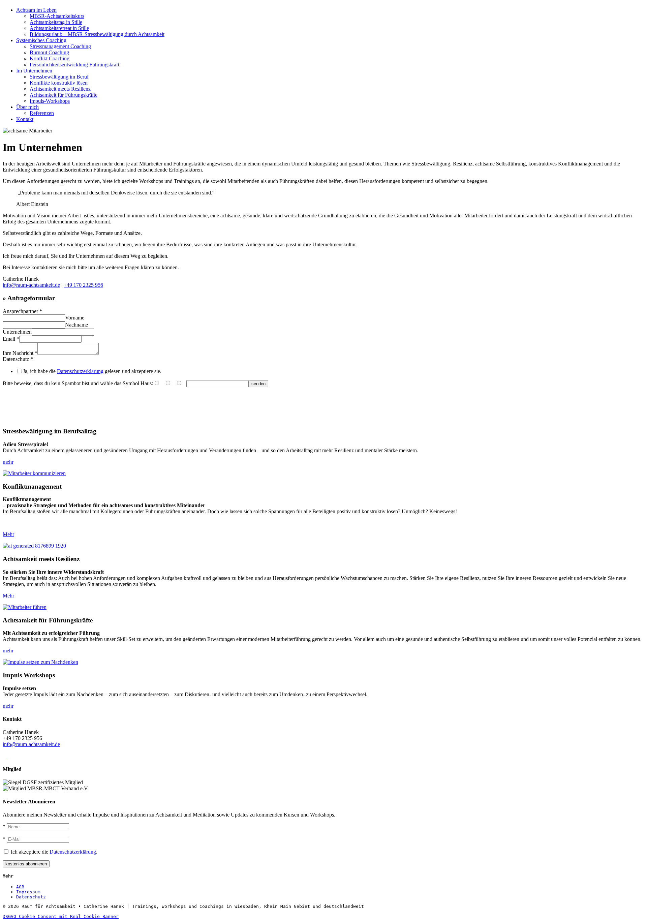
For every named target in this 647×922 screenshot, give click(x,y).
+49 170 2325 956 (83, 285)
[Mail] (10, 756)
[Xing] (15, 756)
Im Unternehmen (34, 70)
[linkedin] (21, 756)
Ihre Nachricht (20, 353)
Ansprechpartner (22, 311)
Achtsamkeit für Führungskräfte (63, 95)
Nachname (76, 325)
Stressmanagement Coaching (60, 46)
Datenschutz (18, 359)
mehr (8, 462)
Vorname (74, 317)
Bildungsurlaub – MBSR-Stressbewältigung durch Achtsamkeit (97, 34)
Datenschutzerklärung (80, 371)
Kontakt (24, 119)
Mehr (8, 534)
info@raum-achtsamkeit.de (31, 285)
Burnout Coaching (49, 52)
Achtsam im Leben (36, 10)
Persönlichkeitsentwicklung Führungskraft (74, 64)
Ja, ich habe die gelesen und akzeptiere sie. (92, 371)
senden (258, 383)
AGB (20, 886)
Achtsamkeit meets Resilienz (60, 89)
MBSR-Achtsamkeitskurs (57, 16)
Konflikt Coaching (49, 58)
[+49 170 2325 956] (5, 756)
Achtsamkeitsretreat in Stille (59, 28)
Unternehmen (17, 332)
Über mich (27, 107)
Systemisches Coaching (41, 40)
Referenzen (42, 113)
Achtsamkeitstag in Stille (56, 22)
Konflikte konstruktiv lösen (59, 83)
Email (11, 339)
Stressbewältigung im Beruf (59, 77)
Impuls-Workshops (50, 101)
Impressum (28, 891)
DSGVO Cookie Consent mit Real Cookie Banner (61, 916)
